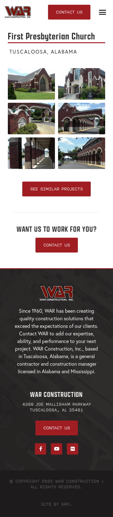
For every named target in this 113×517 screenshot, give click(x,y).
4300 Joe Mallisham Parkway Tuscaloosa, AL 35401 (56, 407)
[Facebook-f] (40, 449)
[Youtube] (56, 449)
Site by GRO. (56, 504)
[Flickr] (72, 449)
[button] (103, 12)
